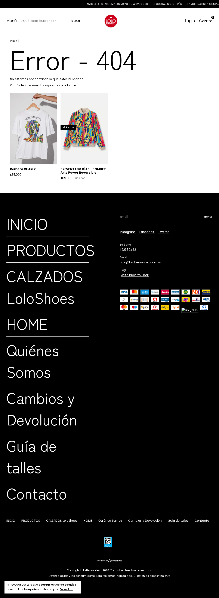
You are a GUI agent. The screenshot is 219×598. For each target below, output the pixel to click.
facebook (147, 232)
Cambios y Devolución (41, 408)
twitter (163, 232)
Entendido (66, 589)
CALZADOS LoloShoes (44, 286)
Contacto (36, 493)
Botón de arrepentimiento (153, 576)
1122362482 (128, 250)
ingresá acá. (124, 576)
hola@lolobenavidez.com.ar (140, 262)
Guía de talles (31, 456)
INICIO (27, 223)
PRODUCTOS (50, 249)
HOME (27, 323)
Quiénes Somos (32, 360)
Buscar (75, 21)
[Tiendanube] (109, 561)
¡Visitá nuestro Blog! (134, 275)
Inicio (13, 41)
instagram (128, 232)
